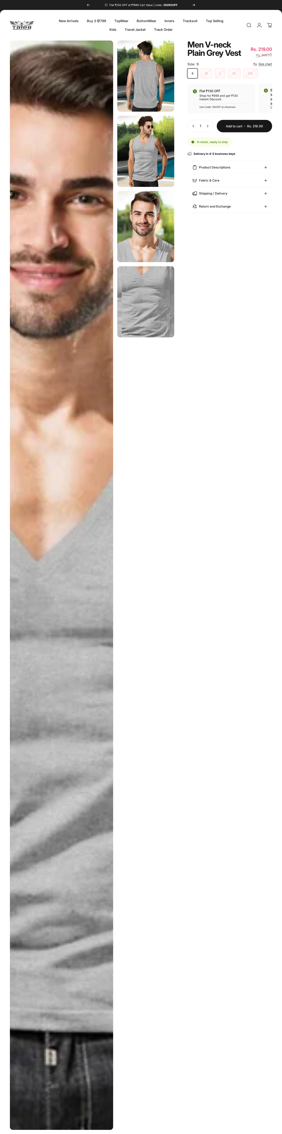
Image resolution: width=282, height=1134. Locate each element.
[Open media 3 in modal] (145, 151)
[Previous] (88, 5)
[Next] (193, 5)
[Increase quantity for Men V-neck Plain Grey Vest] (208, 126)
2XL (250, 73)
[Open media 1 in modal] (61, 585)
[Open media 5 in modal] (145, 301)
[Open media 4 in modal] (145, 226)
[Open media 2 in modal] (145, 76)
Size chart (265, 64)
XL (234, 73)
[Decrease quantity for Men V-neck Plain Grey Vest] (192, 126)
